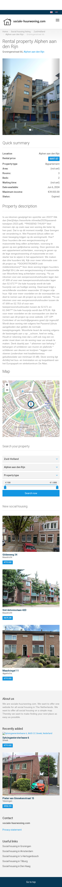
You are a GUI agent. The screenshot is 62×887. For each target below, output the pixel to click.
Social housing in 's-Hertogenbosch (20, 856)
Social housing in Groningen (16, 846)
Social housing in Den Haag (16, 866)
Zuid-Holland (39, 31)
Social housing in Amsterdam (17, 851)
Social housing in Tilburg (15, 861)
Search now (31, 493)
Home (5, 31)
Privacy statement (12, 829)
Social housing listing (21, 31)
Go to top (31, 882)
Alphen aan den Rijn (14, 34)
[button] (6, 96)
